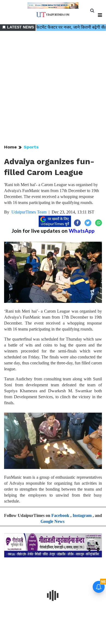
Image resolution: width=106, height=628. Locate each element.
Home (10, 147)
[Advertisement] (53, 88)
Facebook (60, 515)
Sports (31, 147)
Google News (52, 521)
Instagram (82, 515)
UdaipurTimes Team (28, 212)
